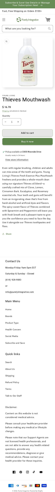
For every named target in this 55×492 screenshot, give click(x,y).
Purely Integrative (24, 491)
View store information (16, 159)
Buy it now (27, 141)
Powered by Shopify (36, 491)
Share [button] (8, 233)
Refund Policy (12, 382)
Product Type (11, 322)
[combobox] (27, 28)
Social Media (11, 336)
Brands (8, 316)
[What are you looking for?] (49, 28)
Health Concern (13, 329)
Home (8, 309)
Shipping (5, 111)
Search (8, 362)
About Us (10, 369)
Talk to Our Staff (13, 395)
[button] (3, 19)
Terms (8, 389)
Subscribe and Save (15, 343)
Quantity (6, 116)
